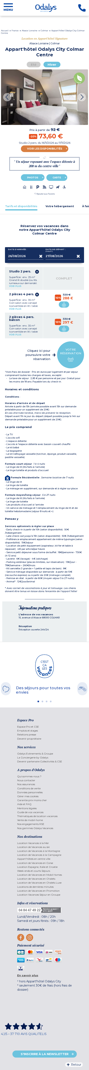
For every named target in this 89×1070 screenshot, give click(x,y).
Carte (57, 177)
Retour (76, 1064)
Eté (33, 64)
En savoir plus (27, 975)
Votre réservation (70, 351)
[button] (44, 194)
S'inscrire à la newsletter (45, 1054)
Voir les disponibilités (44, 148)
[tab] (21, 206)
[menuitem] (44, 727)
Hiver (52, 64)
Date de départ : (56, 250)
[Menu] (8, 7)
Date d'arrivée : (17, 249)
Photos (32, 177)
